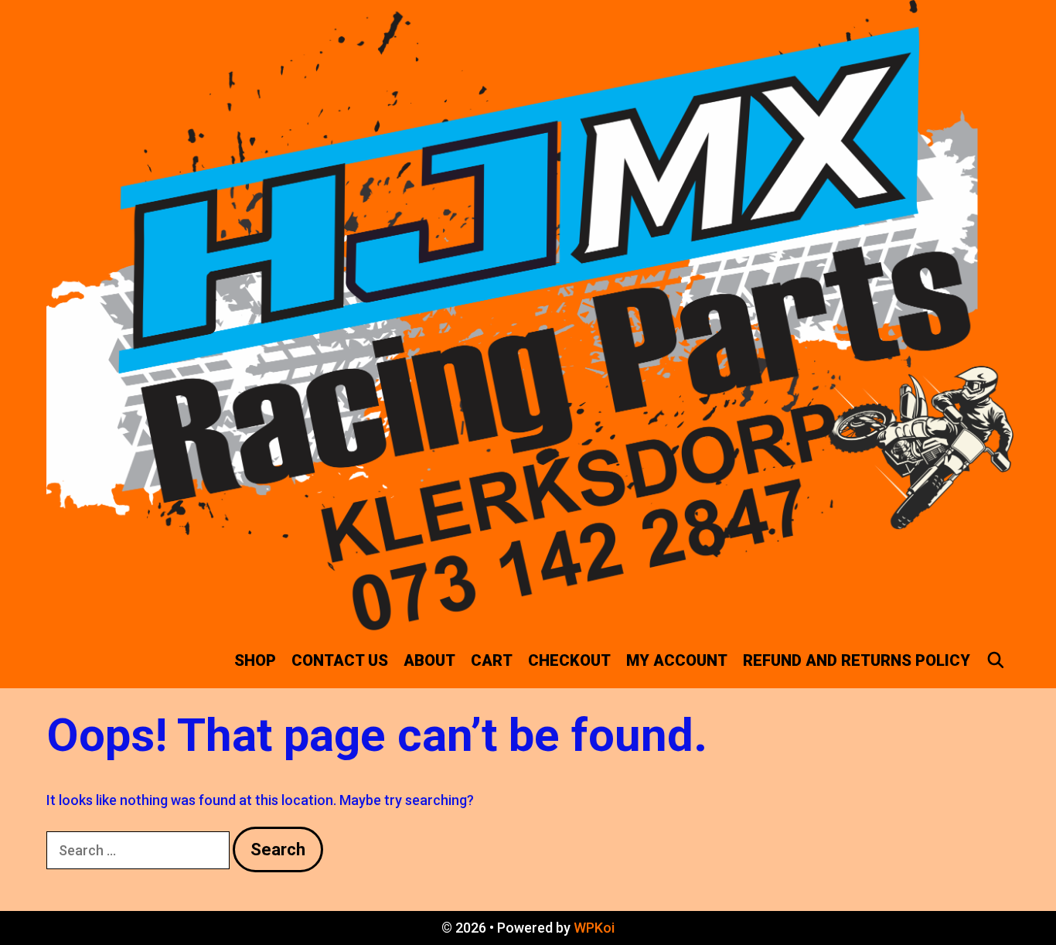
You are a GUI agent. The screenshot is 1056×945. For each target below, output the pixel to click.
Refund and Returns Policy (856, 660)
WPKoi (594, 927)
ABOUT (429, 660)
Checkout (569, 660)
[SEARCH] (995, 660)
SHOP (255, 660)
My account (676, 660)
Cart (492, 660)
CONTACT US (339, 660)
